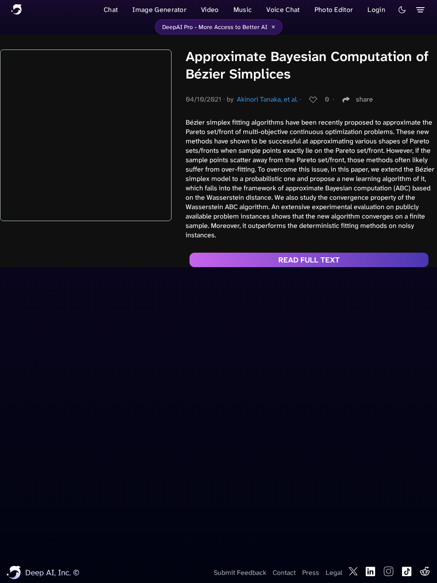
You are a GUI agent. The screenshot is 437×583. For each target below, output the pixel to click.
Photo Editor (334, 9)
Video (210, 9)
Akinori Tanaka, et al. (267, 99)
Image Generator (159, 9)
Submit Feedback (240, 572)
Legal (334, 572)
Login (376, 9)
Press (310, 572)
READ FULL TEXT (309, 260)
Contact (284, 572)
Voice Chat (283, 9)
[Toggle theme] (402, 10)
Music (242, 9)
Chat (111, 9)
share (364, 99)
